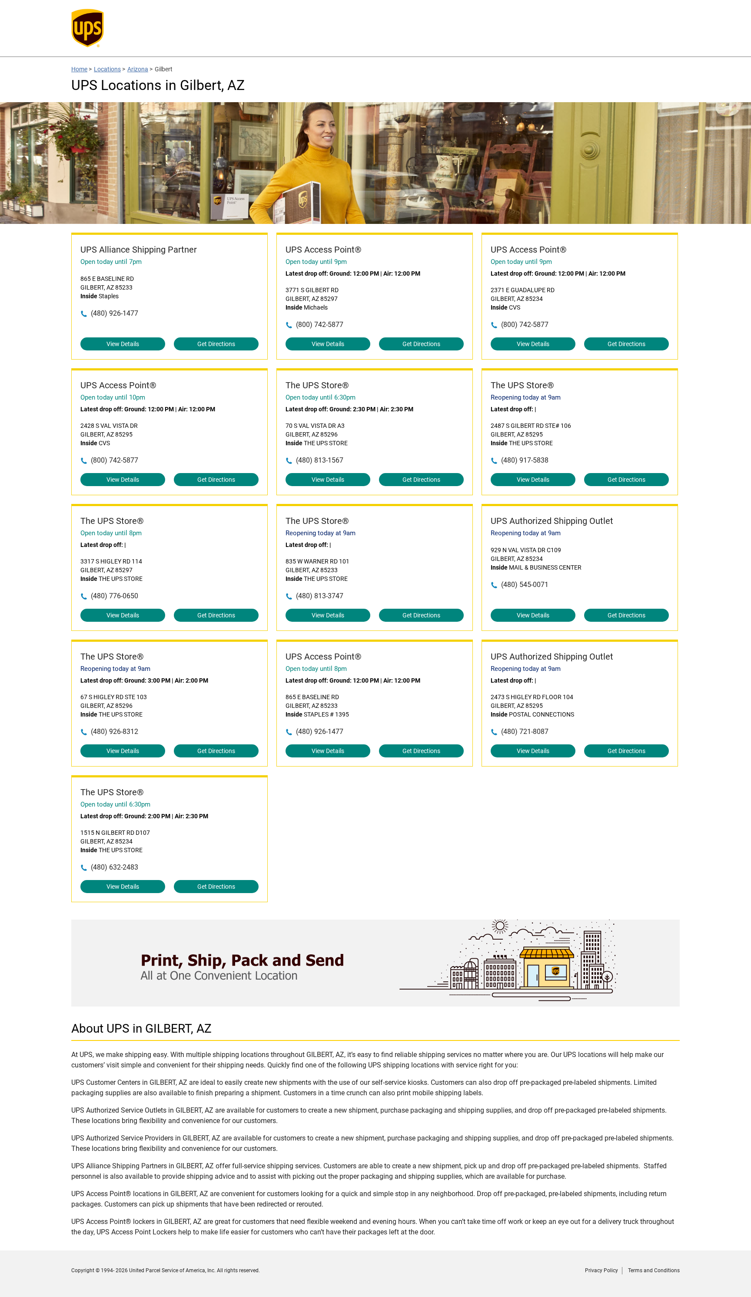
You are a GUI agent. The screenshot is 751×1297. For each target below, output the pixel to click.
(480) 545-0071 (524, 584)
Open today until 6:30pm (321, 397)
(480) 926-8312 (114, 731)
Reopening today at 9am (526, 397)
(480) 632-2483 (114, 867)
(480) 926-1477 (114, 313)
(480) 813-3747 (319, 596)
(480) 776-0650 (114, 596)
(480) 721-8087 (524, 731)
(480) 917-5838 (524, 460)
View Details (122, 343)
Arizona (137, 69)
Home (79, 69)
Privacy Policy (601, 1270)
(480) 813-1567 (319, 460)
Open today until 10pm (112, 397)
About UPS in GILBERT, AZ (141, 1028)
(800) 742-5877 (319, 324)
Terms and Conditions (654, 1270)
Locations (107, 69)
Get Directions (216, 343)
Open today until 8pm (111, 533)
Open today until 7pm (111, 262)
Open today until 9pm (316, 262)
